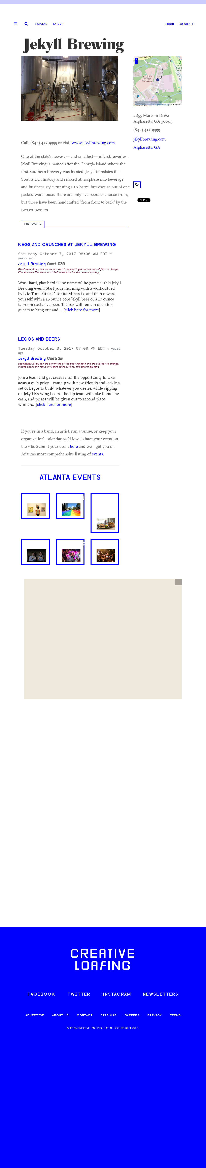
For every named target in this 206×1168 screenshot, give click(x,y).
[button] (178, 582)
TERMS (175, 1015)
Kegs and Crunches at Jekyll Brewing (67, 245)
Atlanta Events (70, 478)
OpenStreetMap (162, 104)
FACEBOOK (41, 994)
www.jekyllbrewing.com (93, 142)
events (97, 453)
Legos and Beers (39, 339)
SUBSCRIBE (186, 24)
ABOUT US (60, 1015)
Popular (41, 24)
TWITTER (78, 994)
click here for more (82, 309)
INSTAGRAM (116, 994)
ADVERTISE (34, 1015)
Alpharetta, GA (146, 147)
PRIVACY (154, 1015)
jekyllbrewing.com (149, 139)
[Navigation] (14, 24)
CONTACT (85, 1015)
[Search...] (26, 24)
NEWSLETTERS (160, 994)
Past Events (32, 224)
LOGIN (170, 24)
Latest (58, 24)
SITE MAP (108, 1015)
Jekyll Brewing (32, 264)
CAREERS (132, 1015)
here (74, 446)
